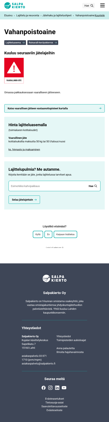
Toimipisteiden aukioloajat (71, 340)
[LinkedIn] (57, 387)
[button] (102, 6)
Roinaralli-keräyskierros (41, 42)
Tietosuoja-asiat (54, 402)
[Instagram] (50, 387)
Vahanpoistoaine (84, 15)
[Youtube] (64, 387)
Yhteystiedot (63, 336)
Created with (53, 247)
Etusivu (8, 15)
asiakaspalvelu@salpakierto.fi (38, 363)
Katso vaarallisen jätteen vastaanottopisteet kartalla (38, 108)
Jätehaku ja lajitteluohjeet (57, 15)
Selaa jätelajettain (22, 199)
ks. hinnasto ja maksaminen (24, 149)
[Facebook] (43, 387)
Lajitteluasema (13, 42)
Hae (86, 5)
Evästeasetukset (54, 398)
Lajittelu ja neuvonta (27, 15)
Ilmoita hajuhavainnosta (70, 352)
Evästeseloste (54, 410)
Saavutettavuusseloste (54, 406)
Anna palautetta (65, 348)
